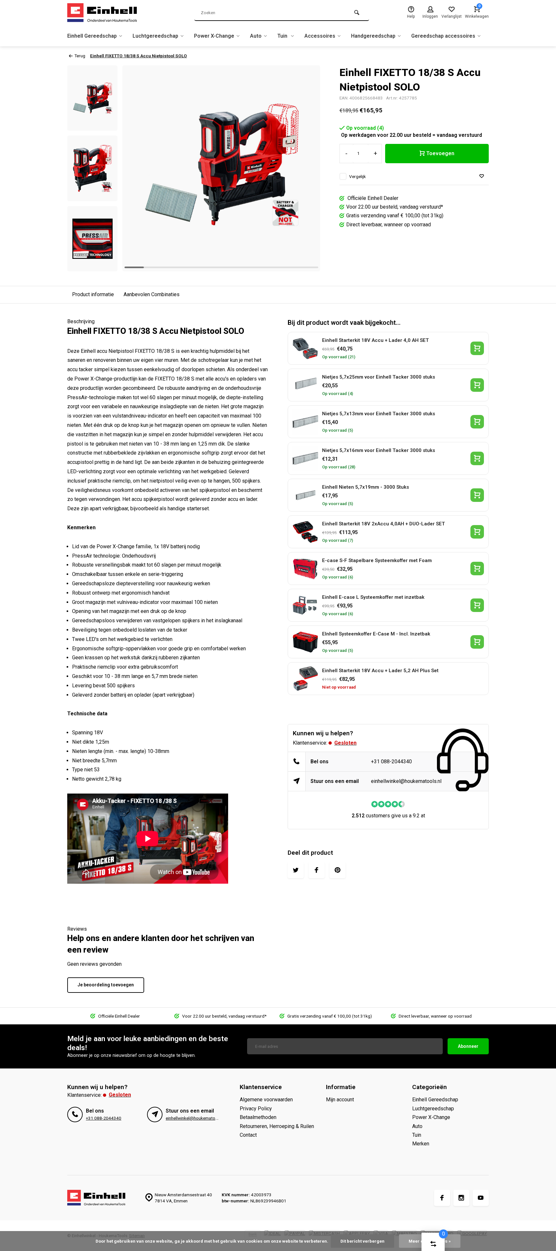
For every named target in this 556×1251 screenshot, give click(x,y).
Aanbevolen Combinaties (152, 294)
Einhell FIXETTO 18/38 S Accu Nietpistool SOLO (138, 55)
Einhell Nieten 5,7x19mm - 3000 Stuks (365, 487)
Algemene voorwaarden (266, 1099)
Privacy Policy (256, 1108)
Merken (420, 1144)
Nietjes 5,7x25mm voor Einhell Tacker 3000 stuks (378, 377)
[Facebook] (442, 1198)
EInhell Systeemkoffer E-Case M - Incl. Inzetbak (376, 634)
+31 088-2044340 (391, 761)
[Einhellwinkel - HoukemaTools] (105, 13)
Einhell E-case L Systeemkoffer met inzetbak (373, 597)
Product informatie (93, 294)
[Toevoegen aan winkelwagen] (477, 348)
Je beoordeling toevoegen (106, 984)
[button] (92, 265)
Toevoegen (440, 153)
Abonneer (468, 1046)
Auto (256, 36)
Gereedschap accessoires (443, 36)
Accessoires (319, 36)
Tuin (283, 36)
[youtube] (481, 1198)
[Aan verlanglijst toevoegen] (481, 176)
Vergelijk (357, 176)
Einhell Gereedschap (92, 36)
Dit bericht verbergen (362, 1241)
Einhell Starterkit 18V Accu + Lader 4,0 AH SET (375, 340)
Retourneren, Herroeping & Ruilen (277, 1126)
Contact (248, 1135)
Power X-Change (214, 36)
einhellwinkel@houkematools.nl (406, 781)
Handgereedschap (373, 36)
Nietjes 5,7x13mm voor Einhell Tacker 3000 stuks (378, 414)
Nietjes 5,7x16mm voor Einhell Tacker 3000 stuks (378, 450)
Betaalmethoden (258, 1117)
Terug (79, 55)
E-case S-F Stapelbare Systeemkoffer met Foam (377, 560)
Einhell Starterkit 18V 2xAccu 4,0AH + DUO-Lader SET (383, 524)
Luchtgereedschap (155, 36)
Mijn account (340, 1099)
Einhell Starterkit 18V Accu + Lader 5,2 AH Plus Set (380, 670)
